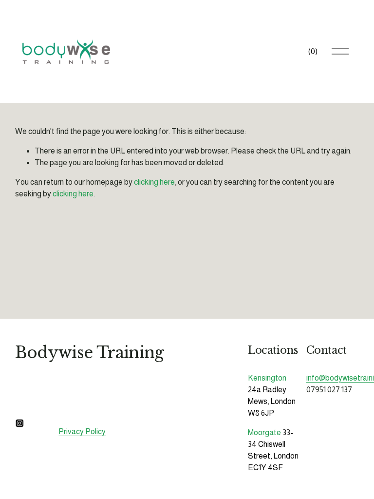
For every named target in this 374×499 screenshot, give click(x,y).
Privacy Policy (82, 431)
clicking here (154, 182)
